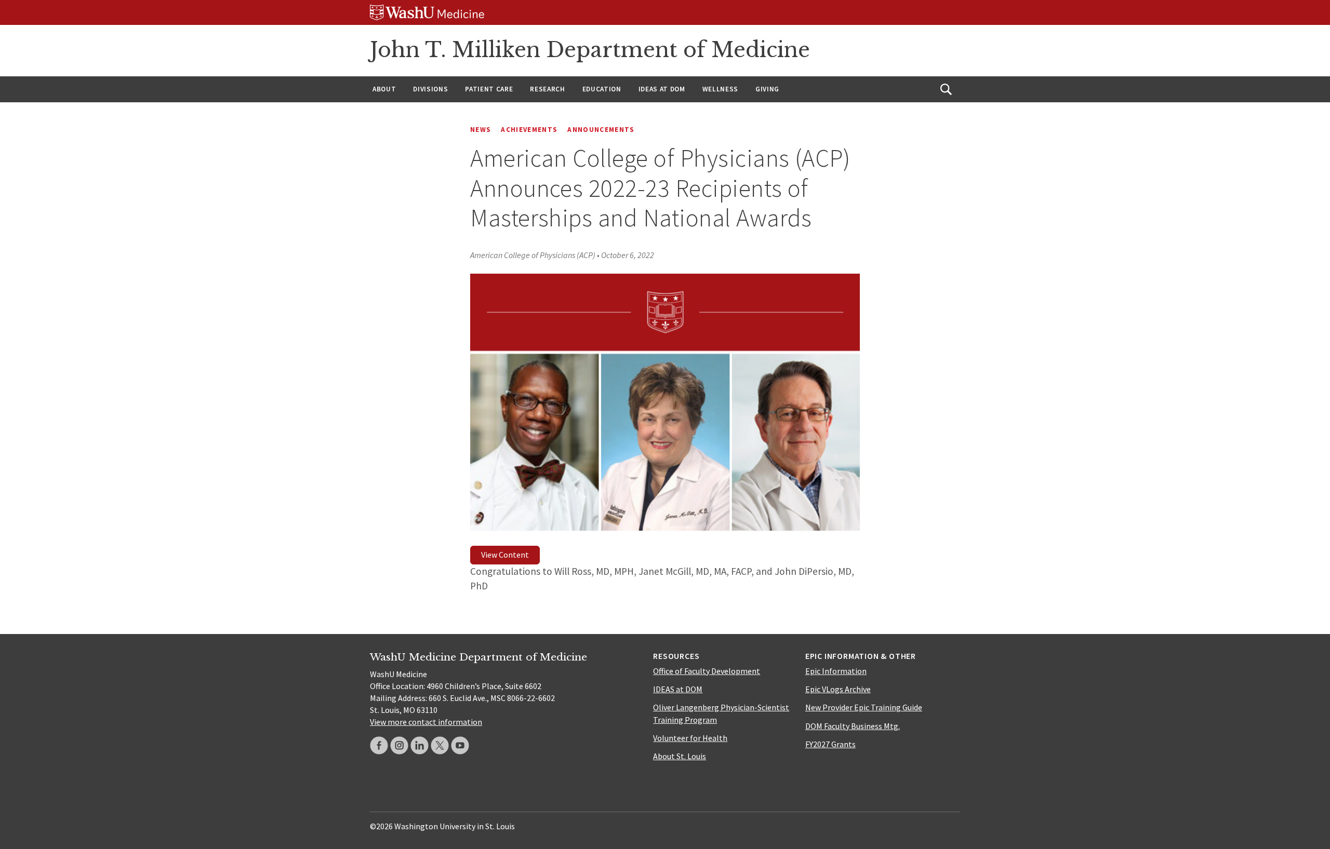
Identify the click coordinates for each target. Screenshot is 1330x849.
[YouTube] (460, 745)
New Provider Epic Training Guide (863, 707)
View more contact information (426, 722)
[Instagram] (399, 745)
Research (547, 89)
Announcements (600, 129)
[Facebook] (379, 745)
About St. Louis (679, 756)
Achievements (529, 129)
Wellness (720, 89)
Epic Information (836, 671)
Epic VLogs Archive (838, 689)
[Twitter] (440, 745)
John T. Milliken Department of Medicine (590, 50)
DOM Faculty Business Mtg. (852, 726)
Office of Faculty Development (706, 671)
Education (601, 89)
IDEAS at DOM (662, 89)
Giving (767, 89)
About (384, 89)
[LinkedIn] (419, 745)
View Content (505, 554)
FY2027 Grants (830, 744)
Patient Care (489, 89)
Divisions (430, 89)
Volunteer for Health (690, 738)
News (480, 129)
